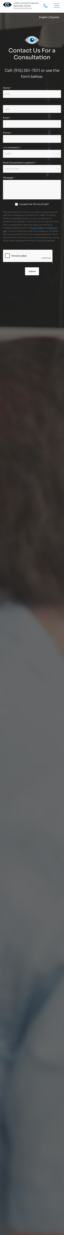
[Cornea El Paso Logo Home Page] (21, 5)
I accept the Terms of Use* (33, 204)
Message (9, 177)
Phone (7, 132)
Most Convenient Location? (19, 162)
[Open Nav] (58, 6)
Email (7, 117)
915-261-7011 (45, 6)
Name (7, 87)
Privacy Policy (37, 228)
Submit (32, 271)
